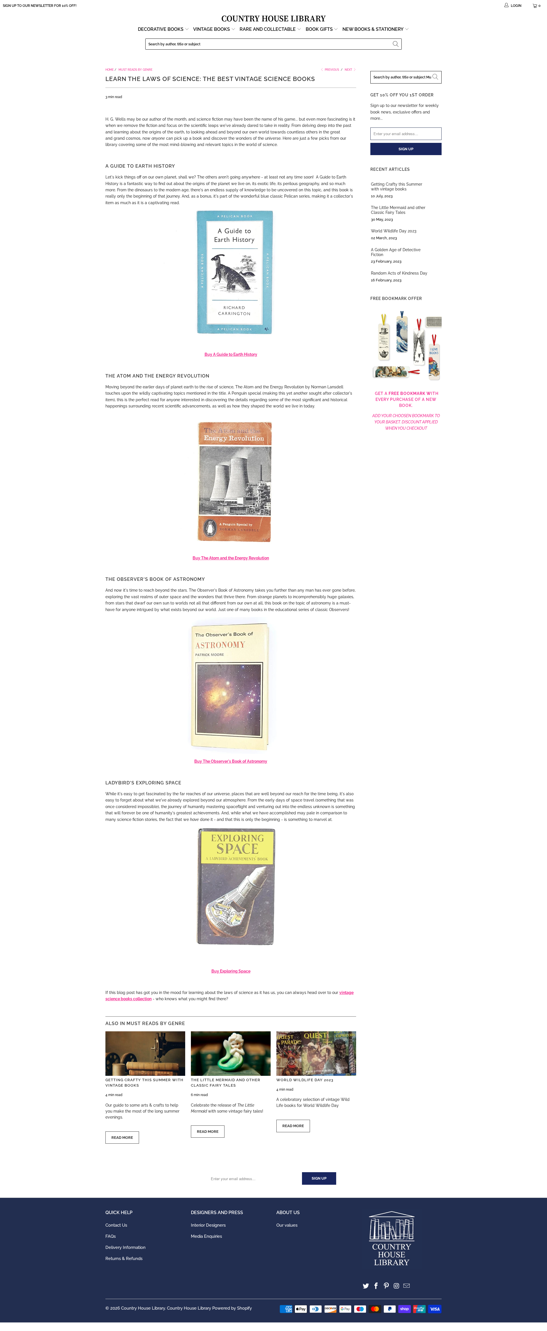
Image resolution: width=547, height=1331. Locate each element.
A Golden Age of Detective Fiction (396, 252)
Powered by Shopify (232, 1308)
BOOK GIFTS (320, 29)
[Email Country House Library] (407, 1286)
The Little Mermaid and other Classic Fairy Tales (398, 210)
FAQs (110, 1236)
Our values (286, 1225)
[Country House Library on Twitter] (366, 1286)
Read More (122, 1137)
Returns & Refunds (123, 1258)
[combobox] (273, 44)
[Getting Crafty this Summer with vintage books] (145, 1053)
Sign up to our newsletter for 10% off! (39, 6)
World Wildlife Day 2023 (304, 1080)
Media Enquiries (206, 1236)
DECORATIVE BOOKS (161, 29)
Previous (331, 69)
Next (349, 69)
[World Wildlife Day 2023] (316, 1053)
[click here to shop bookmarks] (406, 381)
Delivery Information (125, 1247)
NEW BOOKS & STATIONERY (373, 29)
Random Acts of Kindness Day (399, 273)
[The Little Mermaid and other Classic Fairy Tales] (231, 1053)
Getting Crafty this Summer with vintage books (396, 186)
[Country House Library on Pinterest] (386, 1286)
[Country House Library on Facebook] (376, 1286)
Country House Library (143, 1308)
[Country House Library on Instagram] (396, 1286)
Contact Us (116, 1225)
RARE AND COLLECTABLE (268, 29)
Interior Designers (208, 1225)
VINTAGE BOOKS (211, 29)
